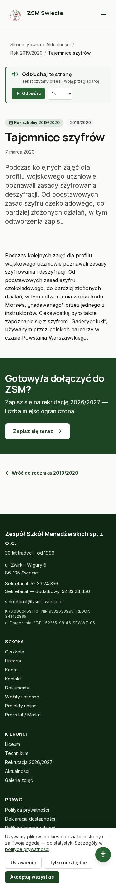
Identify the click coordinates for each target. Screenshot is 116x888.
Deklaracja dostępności (30, 818)
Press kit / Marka (23, 714)
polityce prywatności (27, 849)
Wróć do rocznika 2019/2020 (45, 472)
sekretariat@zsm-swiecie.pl (34, 601)
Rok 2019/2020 (26, 53)
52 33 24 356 (44, 583)
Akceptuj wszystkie (32, 877)
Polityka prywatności (27, 810)
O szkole (14, 651)
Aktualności (58, 44)
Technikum (16, 753)
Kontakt (13, 678)
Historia (13, 660)
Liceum (12, 744)
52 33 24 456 (76, 591)
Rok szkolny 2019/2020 (37, 122)
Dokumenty (17, 687)
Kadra (11, 669)
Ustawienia (23, 862)
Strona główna (25, 44)
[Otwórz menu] (104, 13)
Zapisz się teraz (33, 431)
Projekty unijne (21, 705)
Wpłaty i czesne (22, 696)
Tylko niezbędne (68, 862)
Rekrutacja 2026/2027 (29, 762)
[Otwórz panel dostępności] (103, 854)
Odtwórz (31, 93)
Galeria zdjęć (19, 780)
